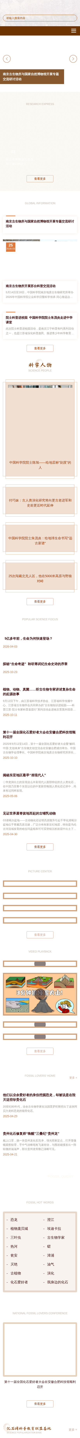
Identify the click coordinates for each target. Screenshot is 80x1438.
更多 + (73, 1228)
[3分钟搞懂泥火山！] (40, 1144)
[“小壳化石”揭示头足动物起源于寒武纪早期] (57, 148)
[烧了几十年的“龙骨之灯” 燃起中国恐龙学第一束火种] (40, 1114)
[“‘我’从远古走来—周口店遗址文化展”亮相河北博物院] (40, 1071)
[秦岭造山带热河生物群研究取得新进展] (44, 148)
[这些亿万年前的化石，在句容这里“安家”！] (40, 1175)
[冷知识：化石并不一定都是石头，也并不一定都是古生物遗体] (40, 1187)
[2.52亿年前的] (71, 148)
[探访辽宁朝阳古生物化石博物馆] (40, 1046)
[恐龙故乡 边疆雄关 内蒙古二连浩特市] (40, 1059)
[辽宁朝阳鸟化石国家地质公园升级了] (40, 1034)
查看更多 (40, 185)
